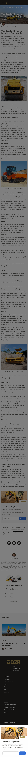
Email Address (7, 753)
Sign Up (22, 753)
